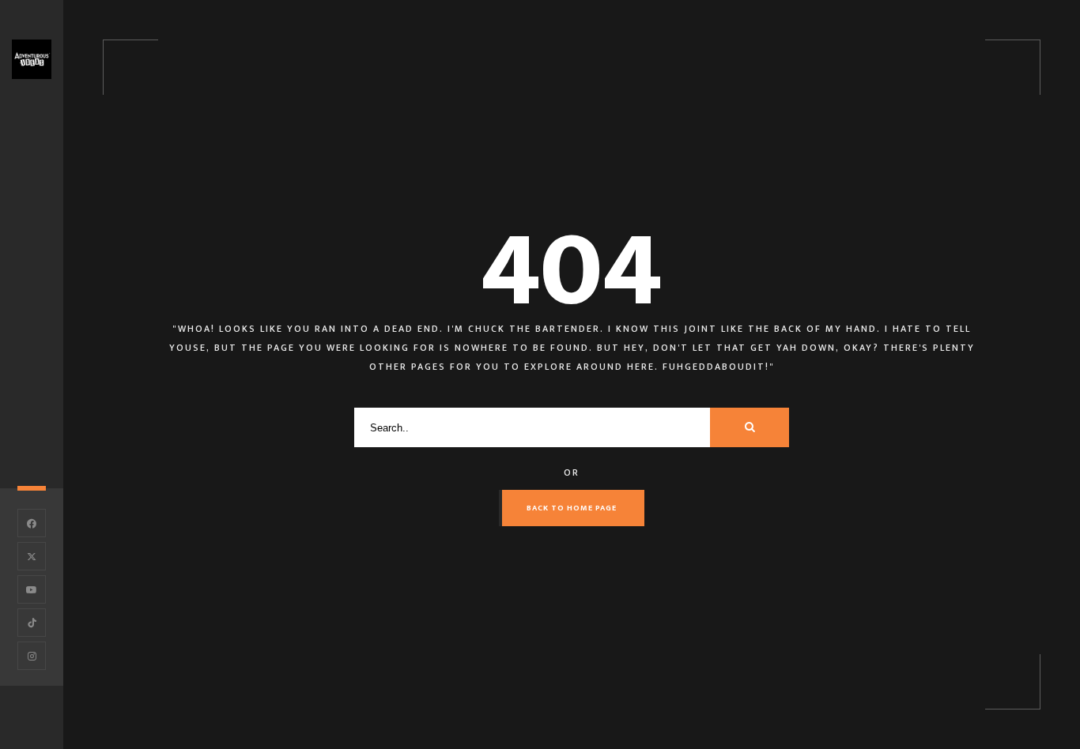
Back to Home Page (572, 508)
